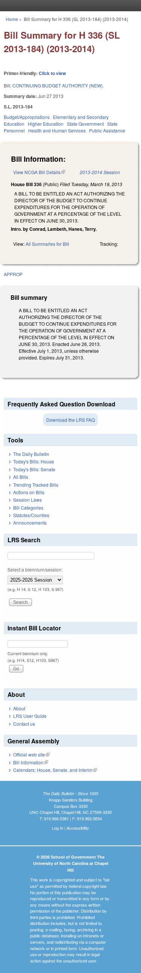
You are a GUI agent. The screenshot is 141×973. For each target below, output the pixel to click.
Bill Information (30, 762)
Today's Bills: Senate (34, 469)
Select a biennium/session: (35, 569)
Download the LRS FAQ (70, 420)
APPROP (13, 274)
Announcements (30, 522)
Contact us (24, 723)
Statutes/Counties (31, 515)
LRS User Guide (30, 716)
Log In (57, 828)
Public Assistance (107, 130)
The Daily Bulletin (31, 454)
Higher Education (46, 123)
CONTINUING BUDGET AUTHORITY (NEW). (58, 85)
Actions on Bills (28, 492)
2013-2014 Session (100, 172)
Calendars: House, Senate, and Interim (55, 770)
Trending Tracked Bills (35, 484)
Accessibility (78, 828)
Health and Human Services (57, 130)
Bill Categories (28, 507)
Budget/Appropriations (27, 117)
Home (12, 19)
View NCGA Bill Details (39, 172)
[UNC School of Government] (69, 5)
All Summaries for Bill (47, 244)
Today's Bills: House (33, 461)
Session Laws (27, 499)
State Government (85, 123)
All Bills (20, 477)
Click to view (52, 73)
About (19, 708)
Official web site (31, 754)
